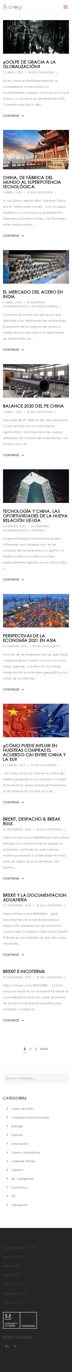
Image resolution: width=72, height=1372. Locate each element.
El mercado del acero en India (33, 294)
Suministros (20, 1187)
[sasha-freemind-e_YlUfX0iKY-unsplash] (36, 37)
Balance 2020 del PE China (33, 405)
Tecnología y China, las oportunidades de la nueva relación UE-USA (35, 516)
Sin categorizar (23, 1178)
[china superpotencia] (36, 149)
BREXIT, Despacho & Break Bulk (31, 821)
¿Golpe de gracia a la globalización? (29, 64)
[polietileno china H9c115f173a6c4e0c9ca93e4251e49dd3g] (36, 381)
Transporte (19, 1205)
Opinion (38, 530)
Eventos (17, 1135)
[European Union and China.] (36, 720)
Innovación (20, 1143)
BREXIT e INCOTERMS (24, 971)
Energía (17, 1126)
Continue (11, 115)
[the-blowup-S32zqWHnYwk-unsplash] (36, 267)
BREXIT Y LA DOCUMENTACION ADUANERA (34, 897)
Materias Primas (45, 306)
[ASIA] (36, 611)
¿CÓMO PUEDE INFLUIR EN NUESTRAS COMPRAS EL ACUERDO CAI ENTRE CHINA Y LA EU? (34, 752)
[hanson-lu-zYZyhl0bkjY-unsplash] (36, 486)
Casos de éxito (23, 1108)
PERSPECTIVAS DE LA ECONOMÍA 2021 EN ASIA (29, 638)
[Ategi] (12, 7)
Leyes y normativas (26, 1152)
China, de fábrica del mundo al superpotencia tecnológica (32, 182)
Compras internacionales (30, 1117)
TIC (14, 1196)
